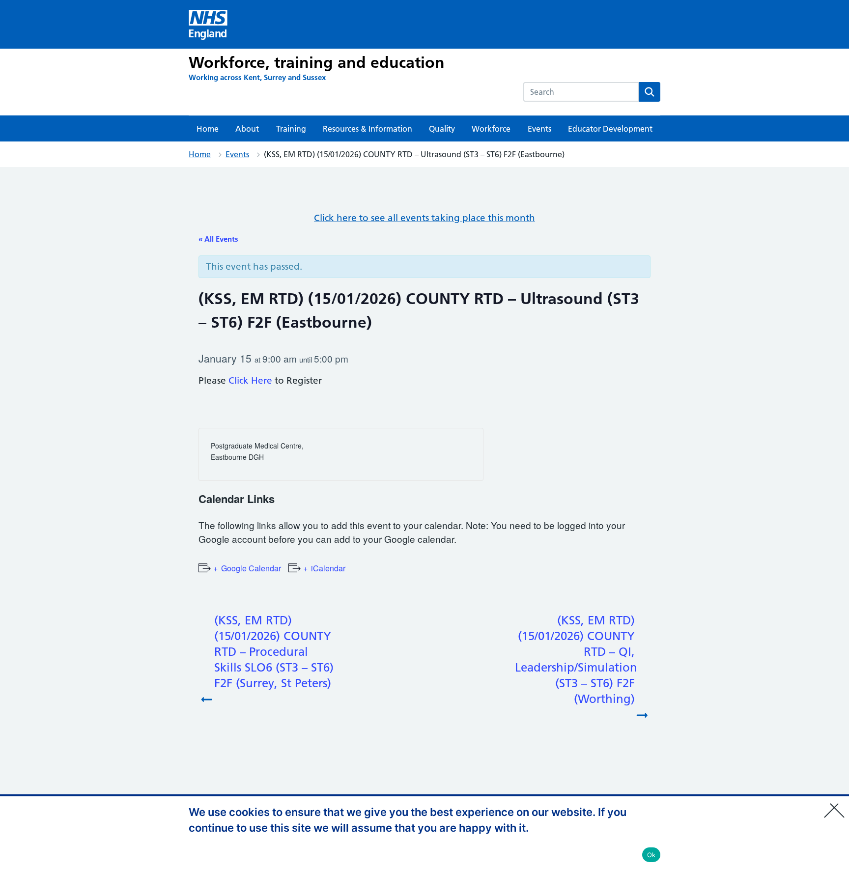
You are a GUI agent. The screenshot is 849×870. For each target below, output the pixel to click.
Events (539, 129)
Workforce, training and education (317, 62)
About (247, 129)
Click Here (250, 380)
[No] (837, 804)
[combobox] (581, 92)
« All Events (218, 239)
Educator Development (610, 129)
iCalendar (328, 568)
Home (208, 129)
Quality (442, 129)
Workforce (491, 129)
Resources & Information (367, 129)
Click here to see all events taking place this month (424, 218)
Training (291, 129)
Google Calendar (251, 568)
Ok (651, 855)
